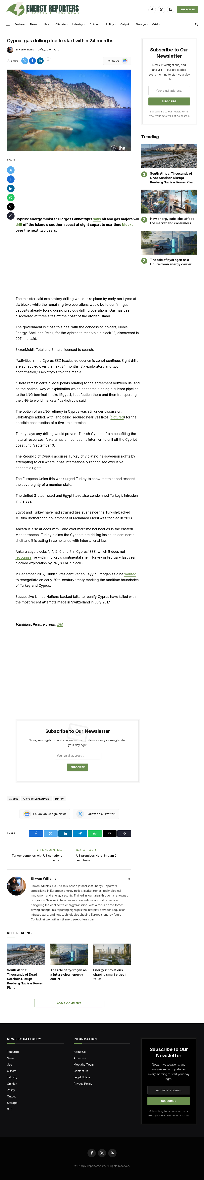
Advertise (80, 1058)
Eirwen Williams (25, 49)
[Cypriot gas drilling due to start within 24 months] (69, 110)
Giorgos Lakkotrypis (36, 798)
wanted (130, 574)
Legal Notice (82, 1077)
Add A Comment (69, 1003)
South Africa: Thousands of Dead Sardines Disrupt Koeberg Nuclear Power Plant (25, 978)
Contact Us (81, 1071)
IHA (60, 624)
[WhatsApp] (11, 197)
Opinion (94, 24)
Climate (60, 24)
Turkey (59, 798)
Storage (140, 24)
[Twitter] (11, 170)
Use (46, 24)
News (33, 24)
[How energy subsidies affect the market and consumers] (169, 202)
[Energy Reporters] (42, 9)
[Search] (196, 24)
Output (124, 24)
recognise (23, 557)
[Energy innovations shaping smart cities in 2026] (112, 954)
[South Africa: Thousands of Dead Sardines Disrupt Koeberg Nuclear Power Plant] (26, 954)
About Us (80, 1051)
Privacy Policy (83, 1083)
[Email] (11, 207)
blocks (127, 225)
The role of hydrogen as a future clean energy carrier (68, 974)
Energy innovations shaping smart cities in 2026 (110, 974)
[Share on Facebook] (32, 60)
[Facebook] (11, 179)
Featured (20, 24)
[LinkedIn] (11, 188)
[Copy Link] (11, 216)
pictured (117, 417)
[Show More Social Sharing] (48, 60)
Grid (155, 24)
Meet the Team (84, 1064)
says (97, 219)
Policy (110, 24)
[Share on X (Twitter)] (24, 60)
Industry (77, 24)
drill (19, 225)
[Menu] (8, 24)
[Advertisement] (78, 187)
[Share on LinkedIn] (40, 60)
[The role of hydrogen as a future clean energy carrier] (69, 954)
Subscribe (187, 9)
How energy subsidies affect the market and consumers (172, 221)
